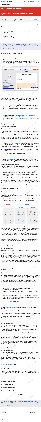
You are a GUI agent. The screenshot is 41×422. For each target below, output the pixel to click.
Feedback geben (35, 27)
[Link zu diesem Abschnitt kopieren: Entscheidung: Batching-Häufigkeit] (19, 245)
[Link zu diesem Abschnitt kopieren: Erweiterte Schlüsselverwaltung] (16, 387)
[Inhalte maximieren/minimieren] (8, 30)
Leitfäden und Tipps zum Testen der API (23, 373)
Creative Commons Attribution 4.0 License (29, 401)
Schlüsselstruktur (19, 195)
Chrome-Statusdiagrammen (9, 48)
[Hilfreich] (37, 24)
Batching (17, 265)
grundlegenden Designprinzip (11, 307)
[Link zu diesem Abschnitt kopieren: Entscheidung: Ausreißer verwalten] (20, 347)
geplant (36, 131)
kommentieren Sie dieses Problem (17, 106)
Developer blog (3, 410)
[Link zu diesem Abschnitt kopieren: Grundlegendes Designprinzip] (17, 126)
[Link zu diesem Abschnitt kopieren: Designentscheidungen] (16, 124)
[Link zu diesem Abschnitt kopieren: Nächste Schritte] (12, 368)
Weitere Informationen (5, 10)
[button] (20, 157)
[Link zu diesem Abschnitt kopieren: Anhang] (7, 378)
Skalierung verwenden (32, 320)
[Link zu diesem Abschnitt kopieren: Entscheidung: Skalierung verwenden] (21, 301)
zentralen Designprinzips (11, 159)
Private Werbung (5, 4)
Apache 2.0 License (12, 402)
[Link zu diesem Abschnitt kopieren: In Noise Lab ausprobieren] (14, 157)
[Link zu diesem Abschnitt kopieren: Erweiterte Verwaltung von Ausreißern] (19, 390)
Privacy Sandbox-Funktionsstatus (7, 13)
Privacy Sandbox (3, 24)
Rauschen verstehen (17, 118)
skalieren (9, 311)
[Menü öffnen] (2, 1)
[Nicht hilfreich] (39, 24)
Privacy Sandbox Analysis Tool (33, 410)
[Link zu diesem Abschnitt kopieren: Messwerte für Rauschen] (14, 384)
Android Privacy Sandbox (13, 297)
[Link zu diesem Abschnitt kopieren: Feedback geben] (10, 96)
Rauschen (28, 130)
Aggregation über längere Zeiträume (27, 265)
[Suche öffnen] (24, 1)
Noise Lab (9, 61)
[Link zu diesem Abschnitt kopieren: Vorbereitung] (9, 113)
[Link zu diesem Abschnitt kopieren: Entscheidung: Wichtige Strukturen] (19, 188)
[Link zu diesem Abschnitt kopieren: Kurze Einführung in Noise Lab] (16, 381)
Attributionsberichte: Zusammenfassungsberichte (24, 115)
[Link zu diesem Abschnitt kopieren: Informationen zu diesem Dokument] (24, 53)
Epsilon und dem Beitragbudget (13, 143)
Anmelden (38, 1)
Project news (3, 412)
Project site (16, 410)
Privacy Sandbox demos (32, 412)
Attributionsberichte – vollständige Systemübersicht (13, 116)
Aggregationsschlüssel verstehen (28, 118)
